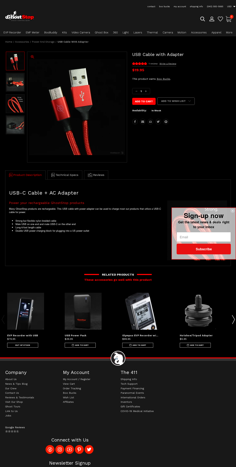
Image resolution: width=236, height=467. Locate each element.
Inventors (126, 401)
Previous (3, 319)
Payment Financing (132, 388)
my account (180, 6)
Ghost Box (101, 32)
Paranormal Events (132, 392)
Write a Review (167, 63)
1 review (153, 63)
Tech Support (129, 383)
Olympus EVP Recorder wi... (140, 335)
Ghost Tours (12, 406)
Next (233, 319)
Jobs (8, 415)
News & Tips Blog (16, 383)
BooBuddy (50, 32)
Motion (182, 32)
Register (85, 379)
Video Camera (81, 32)
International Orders (133, 397)
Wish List (68, 397)
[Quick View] (51, 298)
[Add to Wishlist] (51, 306)
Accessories (199, 32)
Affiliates (68, 401)
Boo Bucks (163, 78)
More (229, 32)
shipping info (196, 6)
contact (151, 6)
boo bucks (164, 6)
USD (229, 6)
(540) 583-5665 (215, 6)
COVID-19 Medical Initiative (137, 411)
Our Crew (11, 388)
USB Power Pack (75, 335)
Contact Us (12, 392)
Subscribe (204, 249)
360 (115, 32)
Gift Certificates (130, 406)
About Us (11, 379)
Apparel (216, 32)
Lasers (137, 32)
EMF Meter (32, 32)
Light (126, 32)
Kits (64, 32)
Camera (168, 32)
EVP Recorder (12, 32)
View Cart (69, 383)
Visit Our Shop (14, 401)
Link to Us (11, 411)
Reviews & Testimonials (19, 397)
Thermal (152, 32)
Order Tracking (72, 388)
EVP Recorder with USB (22, 335)
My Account (70, 379)
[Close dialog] (233, 211)
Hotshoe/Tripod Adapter (196, 335)
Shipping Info (129, 379)
